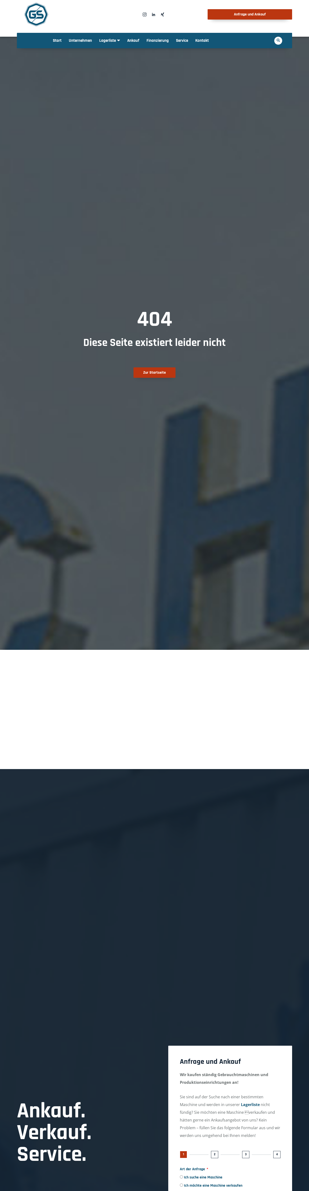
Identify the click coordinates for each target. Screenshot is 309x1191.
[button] (278, 41)
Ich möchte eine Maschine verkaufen (213, 1185)
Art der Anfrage (193, 1169)
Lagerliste (250, 1104)
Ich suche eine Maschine (203, 1177)
